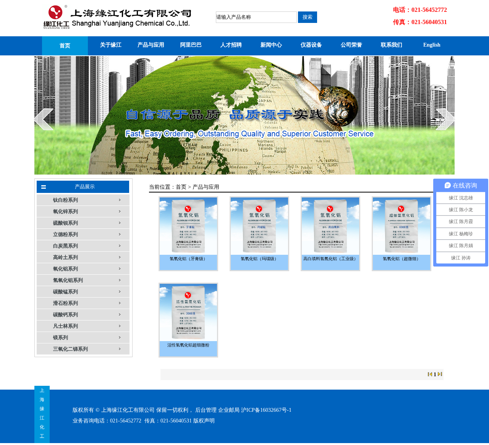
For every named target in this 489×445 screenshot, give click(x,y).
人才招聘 (231, 45)
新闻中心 (271, 45)
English (431, 45)
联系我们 (391, 45)
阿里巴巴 (191, 45)
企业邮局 (229, 410)
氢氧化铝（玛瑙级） (260, 258)
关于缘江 (110, 45)
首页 (65, 46)
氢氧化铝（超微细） (402, 258)
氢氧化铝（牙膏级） (188, 258)
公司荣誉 (351, 45)
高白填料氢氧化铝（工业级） (330, 258)
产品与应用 (151, 45)
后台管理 (206, 410)
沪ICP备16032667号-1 (266, 410)
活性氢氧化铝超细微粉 (188, 345)
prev (43, 119)
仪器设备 (311, 45)
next (446, 119)
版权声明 (204, 421)
